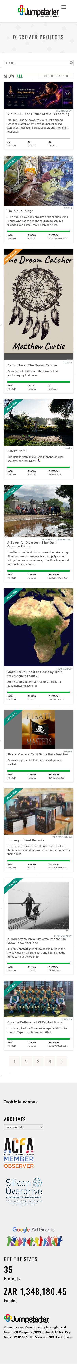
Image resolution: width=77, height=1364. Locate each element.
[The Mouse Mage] (38, 181)
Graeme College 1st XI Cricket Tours (34, 1022)
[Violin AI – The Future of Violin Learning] (38, 95)
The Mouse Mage (20, 211)
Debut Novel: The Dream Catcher (32, 365)
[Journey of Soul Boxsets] (38, 811)
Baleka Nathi (17, 451)
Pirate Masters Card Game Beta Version (37, 754)
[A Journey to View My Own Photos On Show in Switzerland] (38, 906)
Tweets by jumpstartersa (20, 1101)
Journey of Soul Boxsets (25, 840)
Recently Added (56, 76)
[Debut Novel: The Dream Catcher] (38, 304)
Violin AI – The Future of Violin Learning (38, 114)
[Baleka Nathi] (38, 422)
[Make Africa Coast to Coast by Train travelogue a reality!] (38, 627)
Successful (11, 162)
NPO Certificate (60, 1337)
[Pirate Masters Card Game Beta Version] (38, 729)
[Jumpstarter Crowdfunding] (38, 15)
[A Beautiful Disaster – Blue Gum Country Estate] (38, 511)
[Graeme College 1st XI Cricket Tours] (38, 999)
